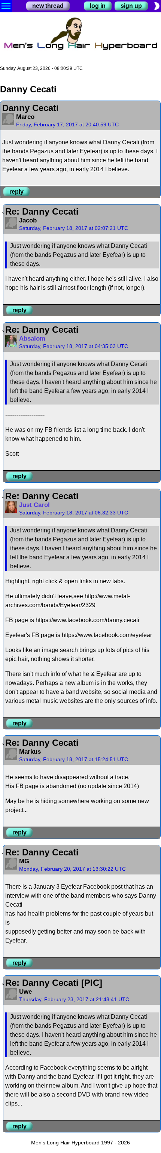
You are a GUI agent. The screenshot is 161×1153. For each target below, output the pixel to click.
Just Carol (34, 504)
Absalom (32, 338)
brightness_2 (156, 5)
